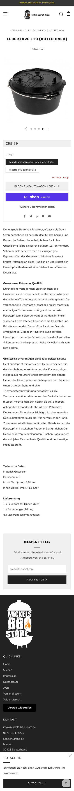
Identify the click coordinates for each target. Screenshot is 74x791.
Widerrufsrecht (12, 699)
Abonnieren (35, 579)
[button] (31, 129)
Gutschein (35, 783)
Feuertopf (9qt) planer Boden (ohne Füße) (31, 162)
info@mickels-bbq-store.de (19, 727)
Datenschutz (10, 682)
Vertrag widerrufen (20, 707)
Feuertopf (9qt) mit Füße (22, 169)
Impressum (10, 676)
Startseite (17, 30)
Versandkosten (12, 693)
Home (6, 664)
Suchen (7, 670)
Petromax (37, 49)
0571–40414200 (13, 733)
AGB (6, 688)
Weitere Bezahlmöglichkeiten (37, 207)
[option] (37, 90)
